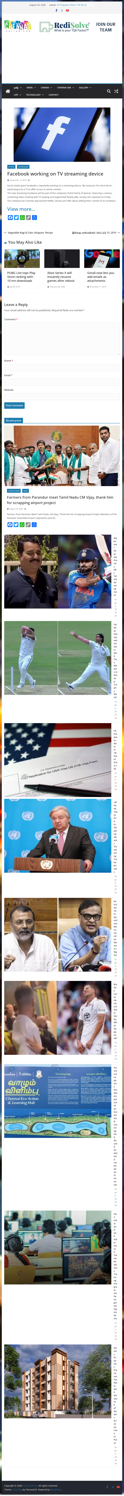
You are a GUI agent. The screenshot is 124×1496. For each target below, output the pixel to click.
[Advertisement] (62, 61)
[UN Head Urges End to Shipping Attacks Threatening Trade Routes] (57, 847)
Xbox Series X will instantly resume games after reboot (61, 277)
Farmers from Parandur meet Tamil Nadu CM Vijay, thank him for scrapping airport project (60, 500)
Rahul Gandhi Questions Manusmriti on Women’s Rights (115, 928)
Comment (11, 319)
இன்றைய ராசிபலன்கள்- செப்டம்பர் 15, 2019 (94, 232)
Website (8, 390)
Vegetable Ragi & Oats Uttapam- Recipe (30, 232)
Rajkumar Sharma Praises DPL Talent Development (115, 566)
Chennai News (14, 491)
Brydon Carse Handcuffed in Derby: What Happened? (115, 1011)
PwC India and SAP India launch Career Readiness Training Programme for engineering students (115, 1266)
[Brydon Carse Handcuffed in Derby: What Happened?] (57, 1021)
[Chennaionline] (7, 91)
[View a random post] (116, 91)
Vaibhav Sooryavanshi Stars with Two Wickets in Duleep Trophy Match (115, 661)
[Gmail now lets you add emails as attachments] (102, 251)
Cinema (45, 87)
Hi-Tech (11, 167)
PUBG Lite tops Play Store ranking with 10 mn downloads (21, 277)
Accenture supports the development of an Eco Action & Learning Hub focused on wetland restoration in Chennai (115, 1126)
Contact (54, 94)
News (30, 87)
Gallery (83, 87)
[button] (20, 87)
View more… (21, 209)
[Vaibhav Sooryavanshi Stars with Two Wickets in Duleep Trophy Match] (57, 671)
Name (8, 360)
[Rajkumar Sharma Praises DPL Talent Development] (57, 577)
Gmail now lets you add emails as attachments (100, 277)
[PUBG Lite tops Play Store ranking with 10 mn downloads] (22, 251)
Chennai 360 (64, 87)
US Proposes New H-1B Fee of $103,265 (115, 749)
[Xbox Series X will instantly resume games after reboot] (62, 251)
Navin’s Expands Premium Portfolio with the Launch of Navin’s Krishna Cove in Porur (115, 1395)
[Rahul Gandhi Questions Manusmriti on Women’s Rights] (57, 938)
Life (16, 94)
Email (8, 375)
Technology (33, 94)
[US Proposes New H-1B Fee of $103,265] (57, 760)
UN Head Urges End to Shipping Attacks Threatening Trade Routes (115, 837)
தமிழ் (16, 87)
